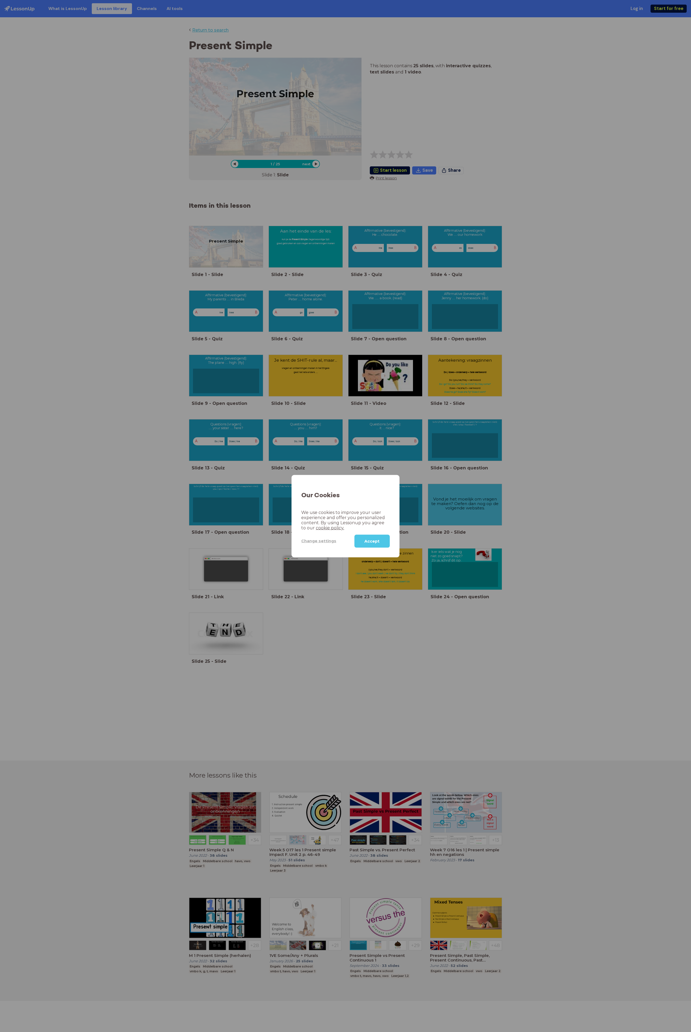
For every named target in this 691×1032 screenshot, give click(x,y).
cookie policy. (330, 527)
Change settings (318, 540)
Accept (372, 541)
